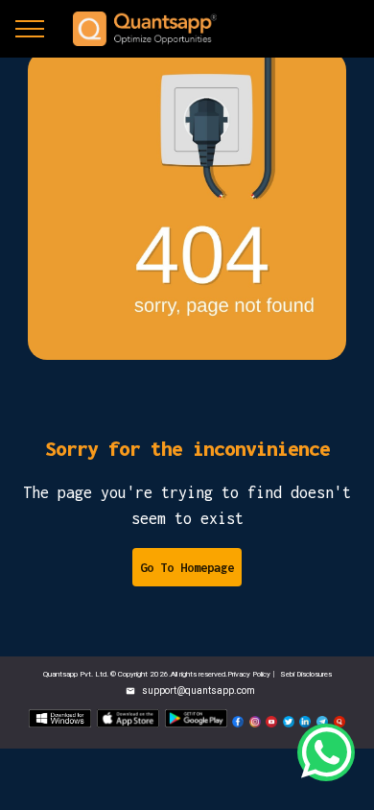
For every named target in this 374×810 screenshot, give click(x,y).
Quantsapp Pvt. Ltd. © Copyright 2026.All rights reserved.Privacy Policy (157, 674)
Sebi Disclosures (306, 674)
